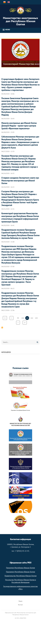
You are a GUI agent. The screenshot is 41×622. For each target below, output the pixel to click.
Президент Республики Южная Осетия (20, 568)
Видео (20, 601)
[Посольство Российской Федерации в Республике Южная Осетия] (20, 464)
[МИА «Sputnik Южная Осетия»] (20, 507)
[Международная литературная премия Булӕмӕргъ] (20, 521)
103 (36, 318)
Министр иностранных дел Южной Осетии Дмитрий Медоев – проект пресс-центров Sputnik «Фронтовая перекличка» (19, 125)
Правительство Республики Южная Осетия (21, 576)
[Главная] (20, 10)
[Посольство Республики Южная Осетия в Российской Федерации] (20, 435)
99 (18, 318)
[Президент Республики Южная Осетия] (20, 378)
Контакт (20, 605)
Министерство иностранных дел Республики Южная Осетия (20, 21)
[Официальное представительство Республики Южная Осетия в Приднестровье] (20, 450)
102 (32, 318)
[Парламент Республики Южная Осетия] (20, 407)
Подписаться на (2, 327)
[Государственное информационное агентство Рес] (20, 478)
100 (23, 318)
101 (27, 318)
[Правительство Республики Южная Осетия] (20, 392)
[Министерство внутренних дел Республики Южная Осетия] (20, 421)
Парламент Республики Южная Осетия (20, 572)
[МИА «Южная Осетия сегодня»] (20, 493)
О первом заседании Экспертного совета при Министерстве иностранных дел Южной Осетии (20, 180)
